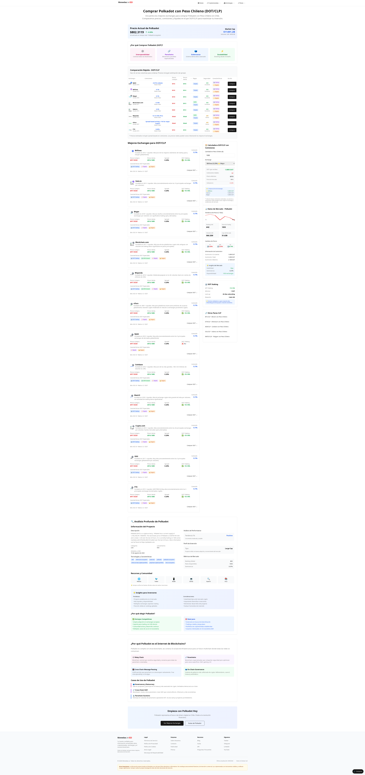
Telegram (227, 744)
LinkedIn (226, 747)
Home (201, 3)
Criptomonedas (214, 3)
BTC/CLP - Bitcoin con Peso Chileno (216, 317)
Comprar (232, 84)
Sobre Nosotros (176, 740)
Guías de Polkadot (194, 723)
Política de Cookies (150, 747)
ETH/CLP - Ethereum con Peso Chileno (217, 322)
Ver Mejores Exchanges (172, 723)
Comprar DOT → (192, 170)
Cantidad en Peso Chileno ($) (214, 151)
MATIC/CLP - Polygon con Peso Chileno (217, 336)
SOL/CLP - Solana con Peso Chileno (216, 331)
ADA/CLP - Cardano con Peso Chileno (216, 327)
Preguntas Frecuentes (204, 750)
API (198, 747)
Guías (199, 744)
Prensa (173, 750)
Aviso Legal (147, 750)
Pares (241, 3)
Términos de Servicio (150, 740)
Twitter (226, 740)
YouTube (226, 750)
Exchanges (229, 3)
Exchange (208, 160)
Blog (198, 740)
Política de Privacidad (151, 744)
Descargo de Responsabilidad (153, 753)
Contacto (173, 744)
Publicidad (174, 747)
